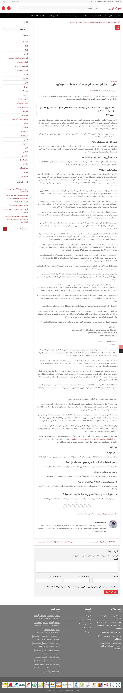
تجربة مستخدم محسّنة (52, 660)
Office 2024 (36, 636)
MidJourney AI (54, 636)
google (45, 622)
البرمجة (88, 616)
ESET (51, 622)
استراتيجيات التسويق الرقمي (50, 653)
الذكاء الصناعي (22, 62)
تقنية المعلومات (96, 15)
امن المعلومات (22, 70)
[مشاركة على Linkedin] (69, 506)
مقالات (25, 164)
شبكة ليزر (115, 8)
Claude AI (48, 618)
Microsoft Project (54, 632)
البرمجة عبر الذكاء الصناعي (18, 58)
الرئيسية (118, 15)
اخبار (104, 15)
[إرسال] (20, 8)
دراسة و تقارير (22, 107)
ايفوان (25, 83)
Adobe (57, 615)
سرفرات (24, 115)
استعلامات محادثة (54, 657)
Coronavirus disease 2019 (18, 205)
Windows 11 (43, 646)
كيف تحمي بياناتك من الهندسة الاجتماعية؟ (17, 190)
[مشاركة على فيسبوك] (89, 506)
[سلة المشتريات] (3, 8)
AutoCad (50, 615)
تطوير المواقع (86, 632)
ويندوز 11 (24, 176)
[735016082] (6, 16)
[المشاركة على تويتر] (81, 506)
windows (51, 646)
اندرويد (25, 78)
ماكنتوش (25, 156)
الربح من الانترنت (21, 66)
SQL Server (41, 639)
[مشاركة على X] (85, 506)
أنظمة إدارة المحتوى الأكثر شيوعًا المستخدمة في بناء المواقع (91, 439)
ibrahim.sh (94, 90)
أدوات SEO (38, 650)
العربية (7, 1)
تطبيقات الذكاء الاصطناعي (41, 667)
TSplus (51, 643)
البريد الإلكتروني (83, 576)
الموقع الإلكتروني (55, 576)
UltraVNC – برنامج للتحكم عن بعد (102, 542)
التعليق (115, 559)
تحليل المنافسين (39, 664)
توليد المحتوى (55, 671)
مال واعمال (24, 160)
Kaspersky (45, 625)
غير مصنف (24, 131)
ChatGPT (56, 618)
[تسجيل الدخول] (9, 8)
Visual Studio (37, 643)
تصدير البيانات (55, 667)
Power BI (49, 639)
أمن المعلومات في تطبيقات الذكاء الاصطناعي (16, 210)
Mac (57, 629)
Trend (57, 643)
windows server (54, 650)
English (34, 15)
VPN (57, 646)
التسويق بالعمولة (53, 15)
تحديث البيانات (39, 660)
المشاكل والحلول (85, 624)
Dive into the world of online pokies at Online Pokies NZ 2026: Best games (17, 198)
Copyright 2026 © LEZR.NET (53, 690)
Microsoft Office (49, 629)
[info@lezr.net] (10, 16)
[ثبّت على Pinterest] (73, 506)
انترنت (75, 15)
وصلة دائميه (80, 514)
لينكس (25, 152)
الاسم (115, 576)
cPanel (25, 42)
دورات (25, 111)
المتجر (111, 15)
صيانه (26, 123)
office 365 (45, 636)
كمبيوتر (25, 144)
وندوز (26, 172)
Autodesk (43, 615)
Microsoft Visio (42, 632)
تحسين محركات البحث (52, 664)
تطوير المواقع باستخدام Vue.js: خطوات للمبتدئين (56, 542)
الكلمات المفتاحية (41, 657)
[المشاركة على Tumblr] (65, 506)
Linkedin (38, 625)
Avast (36, 615)
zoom (45, 650)
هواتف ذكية (84, 15)
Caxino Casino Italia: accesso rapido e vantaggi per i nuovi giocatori (16, 219)
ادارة (26, 54)
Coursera (40, 618)
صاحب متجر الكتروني (20, 119)
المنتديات (68, 15)
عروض (25, 127)
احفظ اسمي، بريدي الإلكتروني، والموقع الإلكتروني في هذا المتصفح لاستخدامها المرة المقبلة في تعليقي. (79, 587)
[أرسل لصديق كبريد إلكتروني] (77, 506)
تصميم (25, 95)
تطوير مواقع (114, 81)
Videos (45, 643)
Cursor (57, 622)
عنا (62, 15)
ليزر (26, 148)
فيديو (26, 139)
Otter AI (56, 639)
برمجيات (25, 91)
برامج (26, 87)
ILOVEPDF (37, 622)
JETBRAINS (55, 625)
